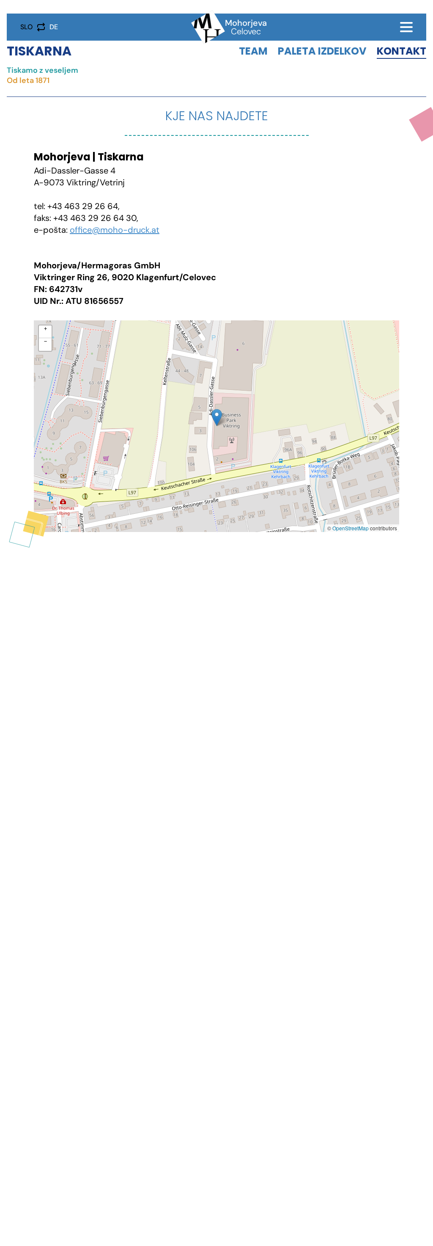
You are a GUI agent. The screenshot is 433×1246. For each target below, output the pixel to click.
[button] (216, 417)
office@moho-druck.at (114, 229)
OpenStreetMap (350, 528)
